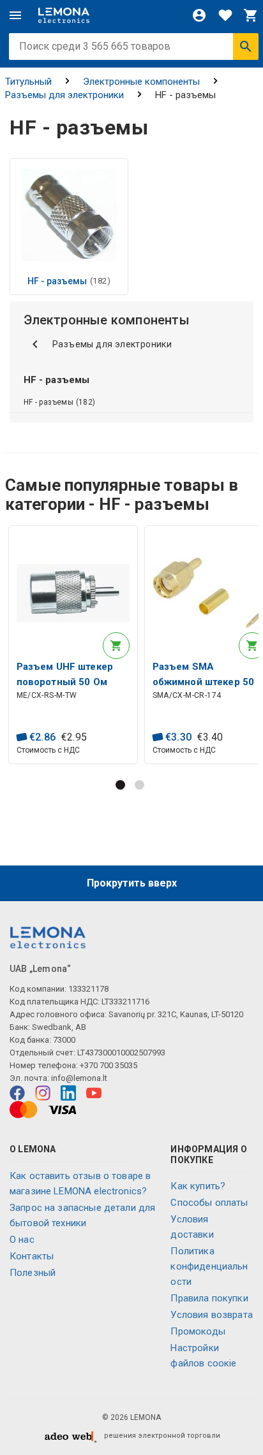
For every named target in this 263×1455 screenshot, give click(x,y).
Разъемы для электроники (64, 95)
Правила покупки (209, 1298)
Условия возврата (211, 1315)
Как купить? (197, 1186)
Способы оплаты (209, 1202)
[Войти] (199, 15)
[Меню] (15, 15)
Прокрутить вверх (132, 883)
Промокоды (197, 1331)
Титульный (28, 81)
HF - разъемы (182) (60, 402)
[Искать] (246, 46)
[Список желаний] (225, 15)
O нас (22, 1239)
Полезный (33, 1272)
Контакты (32, 1256)
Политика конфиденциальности (209, 1266)
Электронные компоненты (141, 81)
